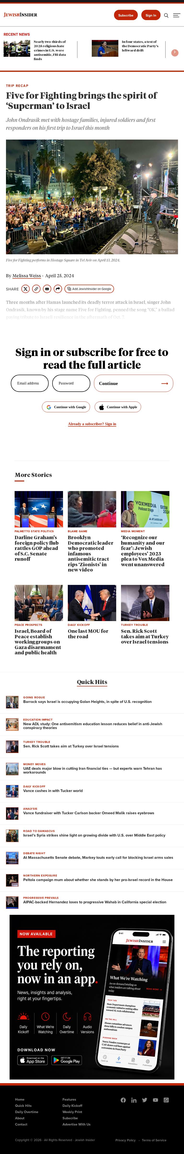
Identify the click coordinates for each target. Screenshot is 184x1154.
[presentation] (174, 53)
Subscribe (125, 15)
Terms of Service (154, 1140)
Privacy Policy (125, 1140)
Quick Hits (92, 682)
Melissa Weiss (26, 276)
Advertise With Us (77, 1124)
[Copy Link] (36, 289)
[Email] (47, 289)
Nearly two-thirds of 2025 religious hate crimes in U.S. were (50, 50)
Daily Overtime (26, 1111)
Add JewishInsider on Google (91, 289)
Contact (21, 1124)
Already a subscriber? (92, 424)
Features (69, 1099)
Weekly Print (72, 1111)
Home (19, 1099)
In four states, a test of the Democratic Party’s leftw (140, 46)
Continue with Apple (122, 407)
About (19, 1117)
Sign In (151, 15)
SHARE (12, 289)
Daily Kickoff (72, 1105)
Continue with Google (70, 407)
